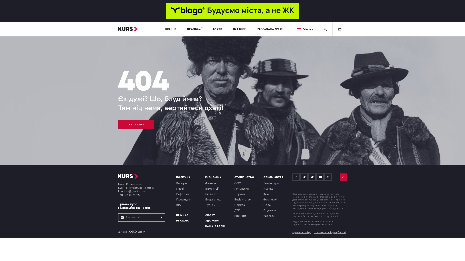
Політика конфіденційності (330, 232)
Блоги (217, 29)
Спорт (210, 215)
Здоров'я (212, 220)
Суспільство (244, 177)
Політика (183, 177)
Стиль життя (273, 177)
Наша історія (215, 226)
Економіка (213, 177)
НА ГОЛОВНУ (136, 124)
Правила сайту (301, 232)
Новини (170, 29)
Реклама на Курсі (269, 29)
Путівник (239, 29)
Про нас (182, 215)
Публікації (194, 29)
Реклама (182, 220)
